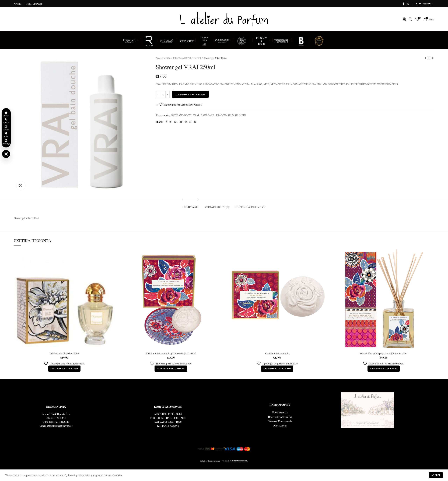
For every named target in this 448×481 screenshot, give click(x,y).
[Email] (180, 122)
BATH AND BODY (181, 115)
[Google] (175, 122)
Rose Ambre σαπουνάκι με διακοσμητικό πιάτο (170, 353)
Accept (435, 475)
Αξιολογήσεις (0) (216, 207)
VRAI (196, 115)
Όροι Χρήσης (280, 425)
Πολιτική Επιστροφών (280, 421)
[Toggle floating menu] (6, 154)
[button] (64, 369)
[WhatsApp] (190, 122)
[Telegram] (194, 122)
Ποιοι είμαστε (280, 412)
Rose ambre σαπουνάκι (277, 353)
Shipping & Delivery (250, 207)
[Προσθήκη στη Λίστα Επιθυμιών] (112, 255)
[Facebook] (403, 3)
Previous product (425, 58)
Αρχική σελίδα (163, 58)
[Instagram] (407, 3)
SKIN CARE (207, 115)
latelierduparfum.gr (210, 460)
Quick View (112, 263)
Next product (432, 58)
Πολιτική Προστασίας (280, 416)
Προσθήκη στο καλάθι (190, 94)
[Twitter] (170, 122)
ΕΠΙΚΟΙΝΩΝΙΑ (424, 3)
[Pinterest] (185, 122)
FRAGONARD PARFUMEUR (187, 58)
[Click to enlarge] (20, 185)
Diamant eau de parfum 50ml (64, 353)
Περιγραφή (190, 207)
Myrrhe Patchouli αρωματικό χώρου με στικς (384, 353)
